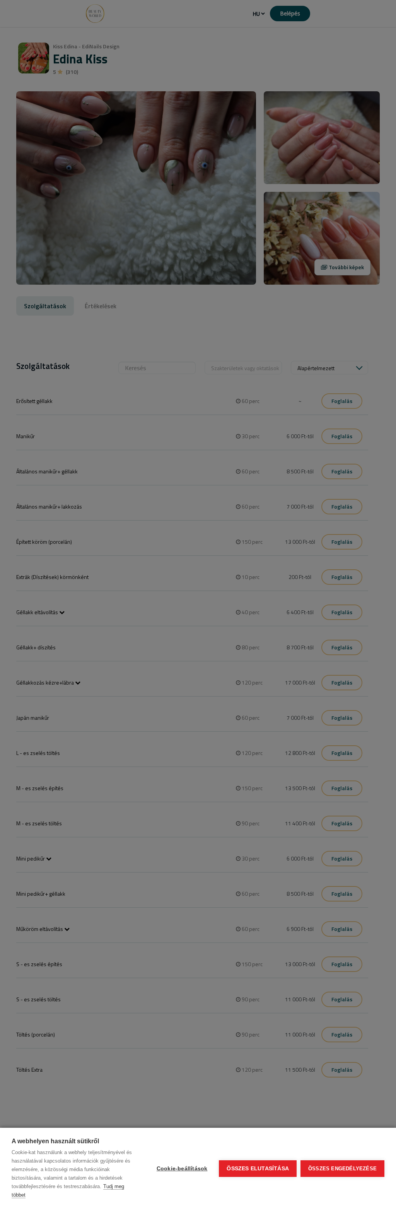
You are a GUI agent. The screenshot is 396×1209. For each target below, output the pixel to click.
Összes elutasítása (258, 1168)
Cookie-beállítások (182, 1168)
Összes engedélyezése (342, 1168)
